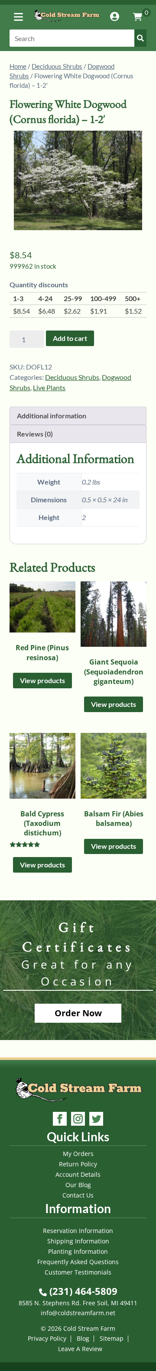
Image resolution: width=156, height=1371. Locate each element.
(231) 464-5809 (82, 1290)
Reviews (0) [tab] (35, 434)
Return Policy (78, 1164)
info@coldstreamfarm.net (78, 1313)
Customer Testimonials (78, 1272)
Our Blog (78, 1185)
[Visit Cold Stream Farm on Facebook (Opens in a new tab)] (60, 1120)
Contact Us (78, 1195)
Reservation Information (78, 1231)
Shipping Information (78, 1241)
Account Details (78, 1174)
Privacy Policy (47, 1338)
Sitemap (112, 1338)
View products (42, 680)
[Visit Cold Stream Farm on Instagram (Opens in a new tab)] (78, 1120)
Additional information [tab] (51, 415)
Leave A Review (80, 1349)
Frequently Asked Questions (78, 1262)
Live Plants (49, 387)
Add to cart (70, 338)
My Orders (78, 1153)
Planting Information (78, 1251)
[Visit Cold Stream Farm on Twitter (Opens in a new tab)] (96, 1120)
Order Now (78, 1013)
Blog (83, 1338)
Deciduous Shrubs (57, 66)
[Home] (66, 23)
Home (18, 66)
